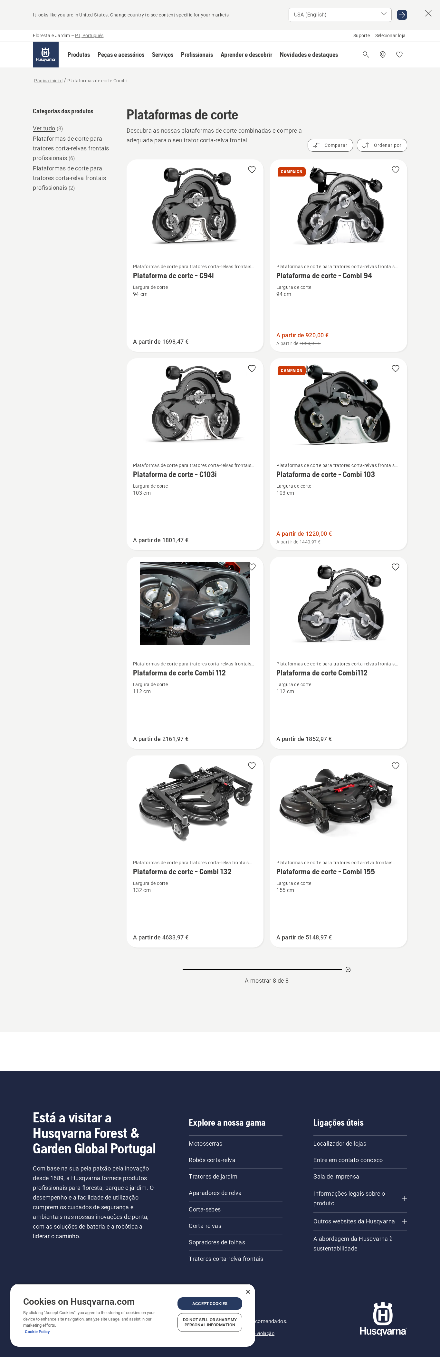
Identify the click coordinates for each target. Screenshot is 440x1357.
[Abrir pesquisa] (366, 54)
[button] (79, 54)
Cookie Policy (37, 1331)
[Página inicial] (46, 54)
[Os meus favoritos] (399, 54)
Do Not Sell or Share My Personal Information (210, 1322)
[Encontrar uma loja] (382, 54)
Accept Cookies (209, 1303)
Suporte (361, 35)
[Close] (248, 1291)
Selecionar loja (390, 35)
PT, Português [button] (89, 35)
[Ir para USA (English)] (402, 15)
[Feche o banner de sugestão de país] (428, 13)
